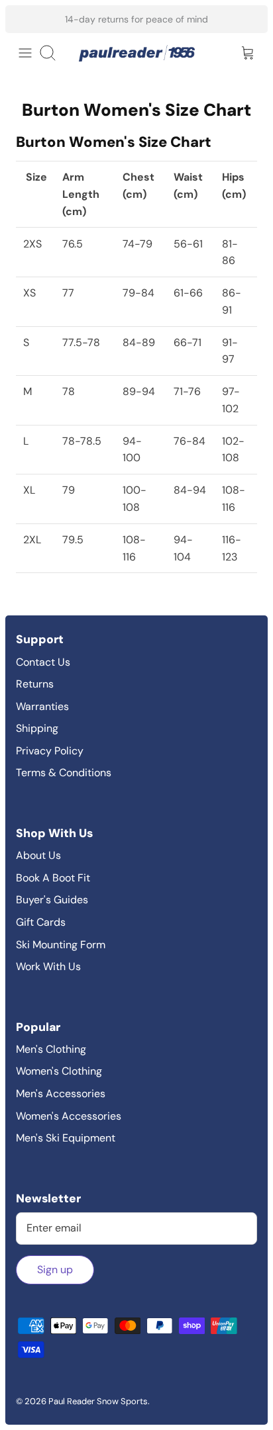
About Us (38, 855)
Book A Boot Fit (53, 878)
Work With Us (48, 966)
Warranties (42, 706)
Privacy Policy (49, 751)
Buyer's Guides (52, 900)
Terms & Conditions (63, 773)
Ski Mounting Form (60, 945)
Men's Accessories (60, 1093)
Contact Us (43, 662)
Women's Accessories (68, 1116)
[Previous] (24, 19)
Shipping (37, 728)
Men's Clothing (51, 1049)
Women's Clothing (59, 1071)
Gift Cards (41, 922)
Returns (35, 684)
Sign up (55, 1269)
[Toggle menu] (25, 52)
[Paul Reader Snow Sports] (137, 53)
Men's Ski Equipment (65, 1138)
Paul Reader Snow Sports (98, 1401)
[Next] (249, 19)
